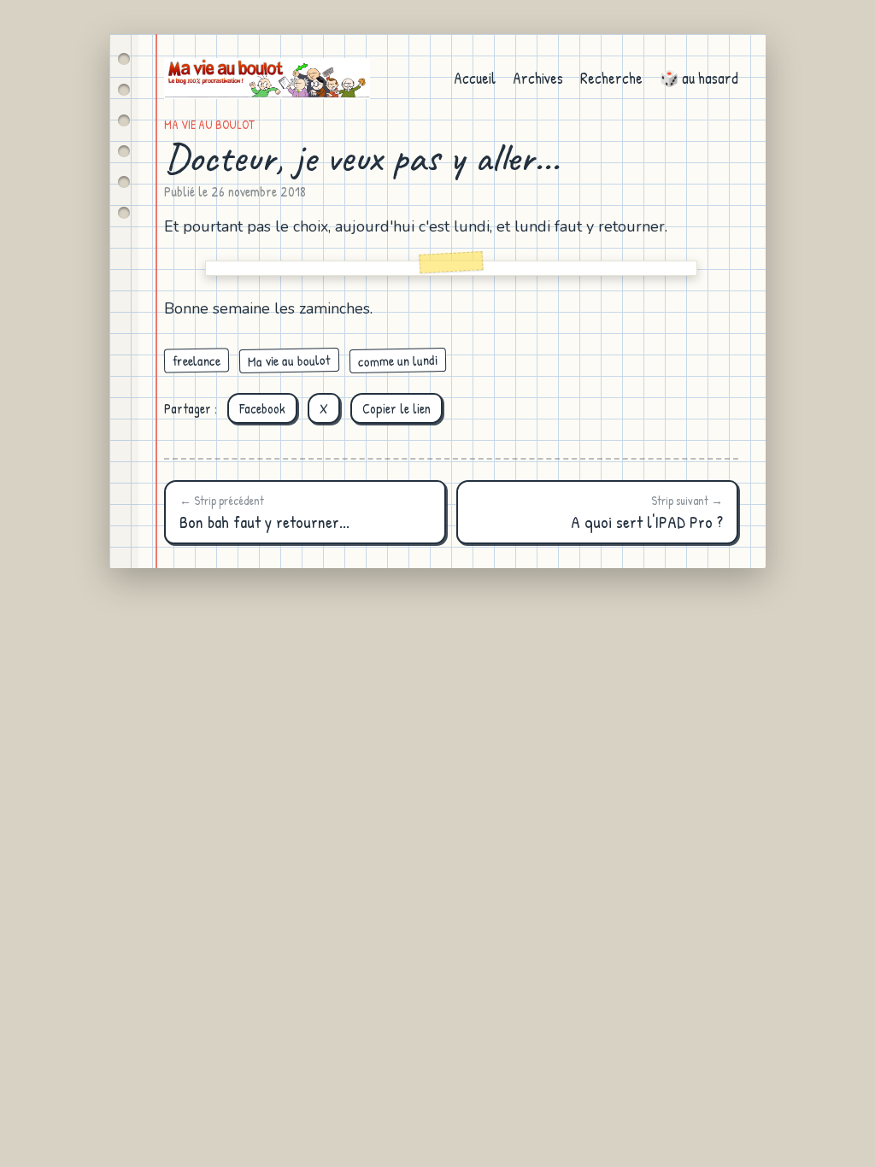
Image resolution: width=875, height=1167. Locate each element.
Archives (538, 78)
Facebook (262, 408)
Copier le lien (396, 408)
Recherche (611, 78)
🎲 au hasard (699, 78)
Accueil (475, 78)
